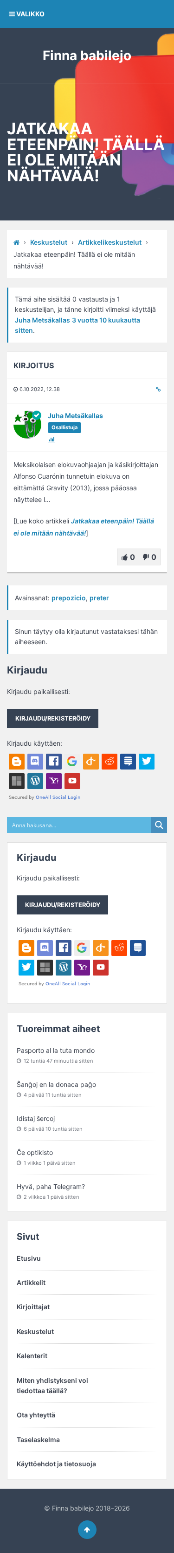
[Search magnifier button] (159, 825)
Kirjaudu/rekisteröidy (52, 718)
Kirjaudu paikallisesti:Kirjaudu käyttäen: (48, 717)
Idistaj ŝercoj (36, 1118)
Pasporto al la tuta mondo (56, 1050)
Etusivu (29, 1258)
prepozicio (69, 598)
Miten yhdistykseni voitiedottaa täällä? (52, 1385)
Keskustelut (48, 242)
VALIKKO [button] (30, 14)
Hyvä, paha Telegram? (51, 1186)
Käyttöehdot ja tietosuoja (56, 1464)
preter (99, 598)
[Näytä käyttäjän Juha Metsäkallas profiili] (27, 436)
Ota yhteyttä (36, 1415)
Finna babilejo (87, 55)
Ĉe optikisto (35, 1152)
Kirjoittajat (33, 1307)
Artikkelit (31, 1282)
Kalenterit (32, 1356)
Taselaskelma (38, 1439)
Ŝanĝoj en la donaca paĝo (56, 1084)
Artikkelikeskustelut (110, 242)
